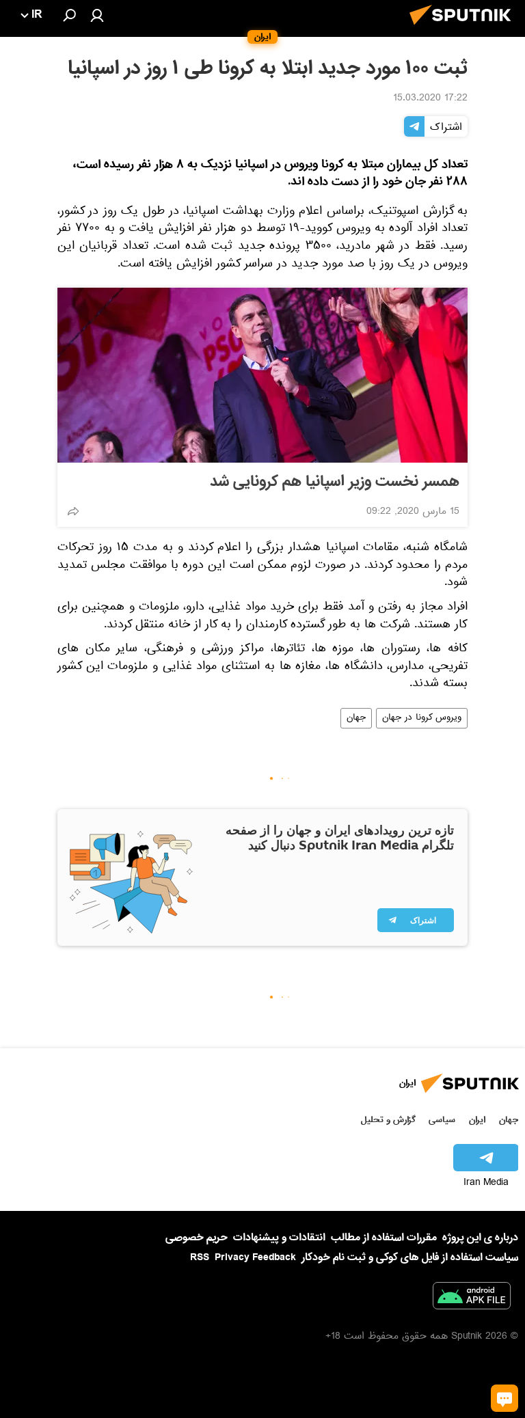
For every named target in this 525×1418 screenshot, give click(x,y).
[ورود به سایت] (97, 15)
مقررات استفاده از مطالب (384, 1237)
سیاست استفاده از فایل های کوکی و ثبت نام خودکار (409, 1257)
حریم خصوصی (196, 1237)
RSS (199, 1257)
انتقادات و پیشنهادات (279, 1237)
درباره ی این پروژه (480, 1237)
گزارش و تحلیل (388, 1120)
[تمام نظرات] (504, 1398)
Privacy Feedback (255, 1257)
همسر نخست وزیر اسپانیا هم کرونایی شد (334, 482)
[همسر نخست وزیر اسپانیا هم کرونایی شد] (262, 375)
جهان (356, 718)
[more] (73, 511)
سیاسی (442, 1120)
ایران (477, 1120)
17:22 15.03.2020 (430, 99)
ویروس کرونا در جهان (421, 718)
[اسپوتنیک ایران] (464, 28)
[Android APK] (471, 1298)
